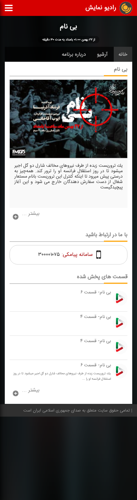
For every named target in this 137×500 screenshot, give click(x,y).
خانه (123, 54)
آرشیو (102, 54)
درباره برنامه (74, 54)
